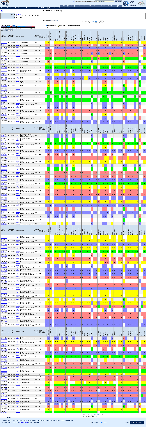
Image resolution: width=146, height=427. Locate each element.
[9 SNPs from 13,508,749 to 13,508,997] (27, 27)
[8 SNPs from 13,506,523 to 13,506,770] (12, 27)
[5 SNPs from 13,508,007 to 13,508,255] (22, 27)
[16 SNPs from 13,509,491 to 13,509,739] (32, 27)
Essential (95, 422)
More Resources (19, 7)
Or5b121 (18, 14)
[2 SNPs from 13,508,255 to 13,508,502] (24, 27)
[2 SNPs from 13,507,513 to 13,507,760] (19, 27)
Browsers (70, 7)
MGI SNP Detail (4, 43)
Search (3, 7)
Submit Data (29, 7)
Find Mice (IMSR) (39, 7)
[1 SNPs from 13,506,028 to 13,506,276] (9, 27)
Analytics (104, 422)
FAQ (7, 5)
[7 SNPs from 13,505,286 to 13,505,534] (4, 27)
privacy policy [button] (23, 422)
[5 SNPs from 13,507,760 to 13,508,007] (21, 27)
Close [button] (127, 422)
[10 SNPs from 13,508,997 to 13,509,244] (29, 27)
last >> (96, 21)
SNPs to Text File (9, 30)
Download (10, 7)
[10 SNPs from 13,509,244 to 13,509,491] (31, 27)
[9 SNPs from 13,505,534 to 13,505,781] (5, 27)
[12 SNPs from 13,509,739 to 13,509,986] (34, 27)
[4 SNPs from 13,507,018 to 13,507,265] (16, 27)
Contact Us (62, 7)
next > (93, 21)
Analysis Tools (53, 7)
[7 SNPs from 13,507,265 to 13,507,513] (17, 27)
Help (4, 5)
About (2, 5)
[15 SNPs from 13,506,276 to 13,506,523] (10, 27)
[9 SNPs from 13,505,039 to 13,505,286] (2, 27)
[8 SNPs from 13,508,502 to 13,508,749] (26, 27)
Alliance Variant (4, 68)
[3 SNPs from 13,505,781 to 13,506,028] (7, 27)
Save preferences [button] (136, 422)
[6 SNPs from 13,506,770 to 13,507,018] (14, 27)
